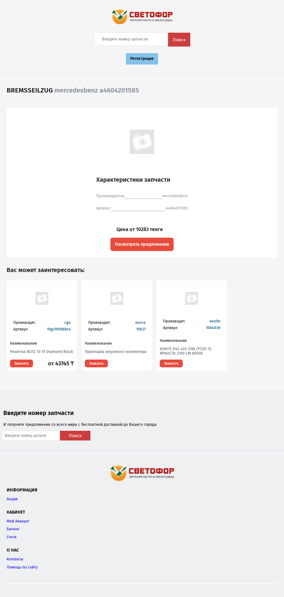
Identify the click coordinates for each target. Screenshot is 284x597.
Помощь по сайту (22, 567)
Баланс (13, 529)
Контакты (15, 559)
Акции (12, 499)
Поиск (179, 39)
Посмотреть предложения (142, 244)
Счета (12, 537)
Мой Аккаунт (18, 521)
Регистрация (142, 58)
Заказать (21, 363)
